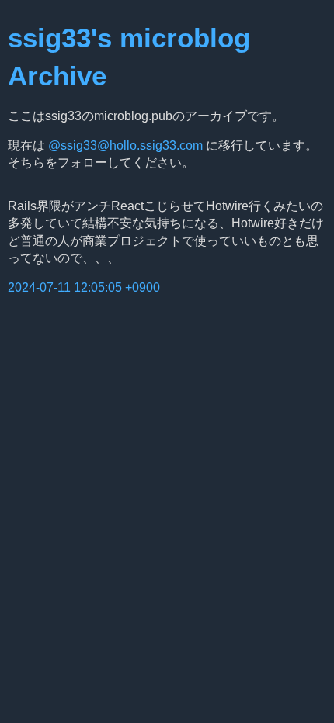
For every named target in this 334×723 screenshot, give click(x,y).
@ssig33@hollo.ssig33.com (125, 145)
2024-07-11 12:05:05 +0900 (84, 287)
